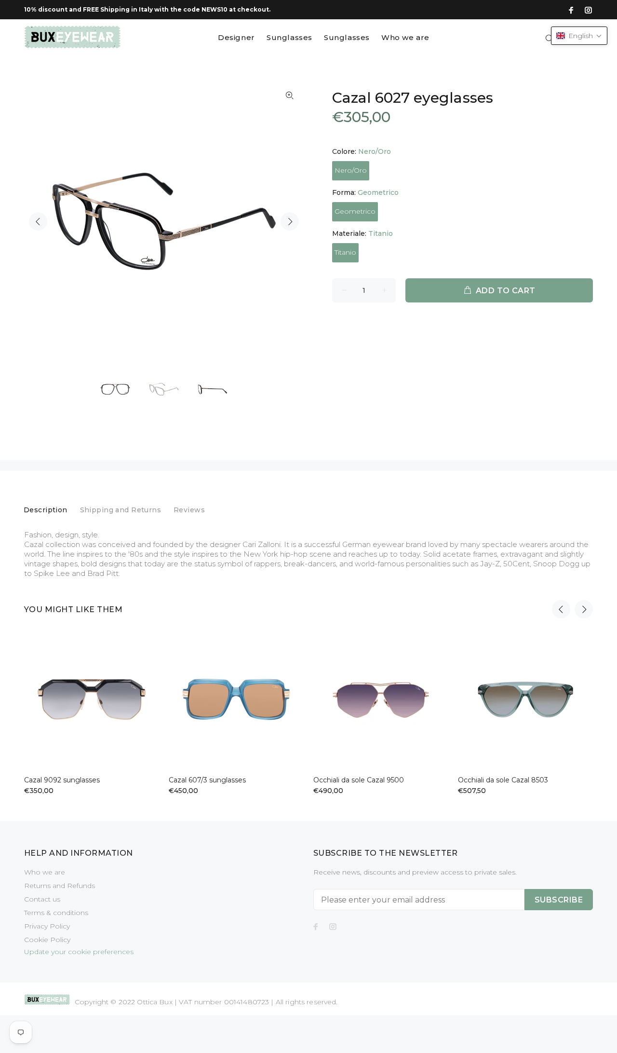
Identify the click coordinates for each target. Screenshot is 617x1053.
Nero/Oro (351, 170)
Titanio (345, 252)
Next (290, 221)
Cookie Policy (47, 939)
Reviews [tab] (189, 510)
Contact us (42, 899)
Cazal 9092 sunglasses (62, 780)
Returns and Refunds (59, 885)
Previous (38, 221)
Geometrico (355, 211)
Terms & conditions (56, 912)
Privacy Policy (47, 926)
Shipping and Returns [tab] (120, 510)
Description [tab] (45, 510)
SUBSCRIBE (559, 899)
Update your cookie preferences (79, 951)
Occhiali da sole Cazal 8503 (503, 780)
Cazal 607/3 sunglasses (207, 780)
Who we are (44, 872)
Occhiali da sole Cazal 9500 (358, 780)
